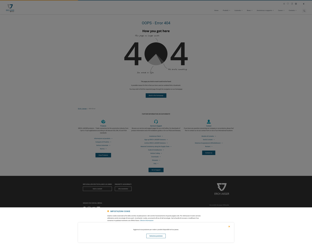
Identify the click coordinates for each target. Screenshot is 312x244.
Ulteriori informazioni (146, 220)
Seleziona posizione (156, 236)
